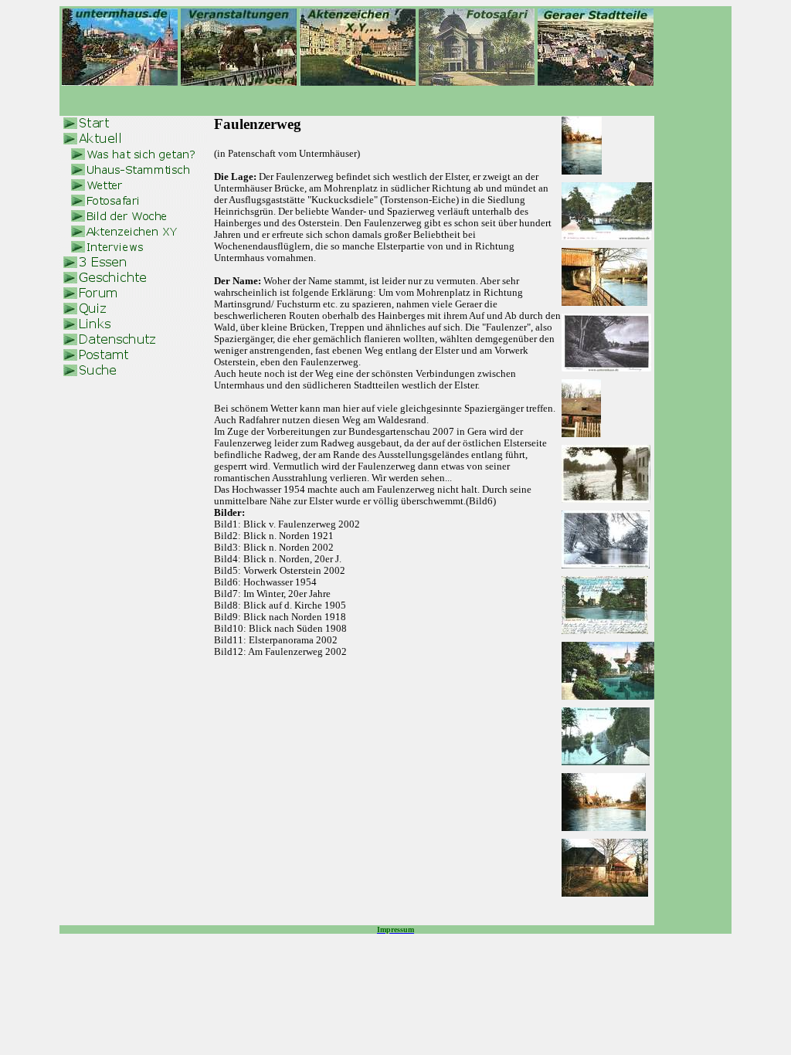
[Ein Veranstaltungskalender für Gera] (239, 81)
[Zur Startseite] (120, 81)
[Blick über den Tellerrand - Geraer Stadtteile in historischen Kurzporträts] (596, 81)
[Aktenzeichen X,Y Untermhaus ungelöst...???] (358, 81)
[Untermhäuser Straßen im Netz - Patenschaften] (477, 81)
